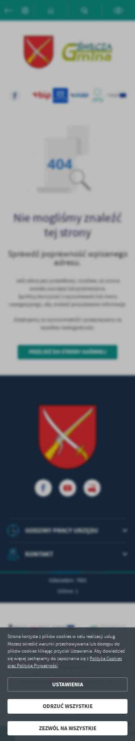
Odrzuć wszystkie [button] (68, 706)
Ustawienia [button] (67, 684)
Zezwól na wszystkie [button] (67, 728)
